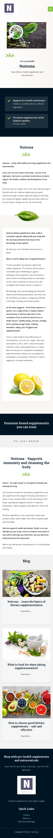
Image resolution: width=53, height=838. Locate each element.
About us (26, 818)
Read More (26, 611)
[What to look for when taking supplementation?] (26, 644)
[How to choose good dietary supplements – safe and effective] (26, 702)
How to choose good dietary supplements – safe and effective (26, 726)
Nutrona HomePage (26, 821)
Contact (26, 815)
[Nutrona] (9, 9)
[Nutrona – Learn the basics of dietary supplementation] (26, 583)
